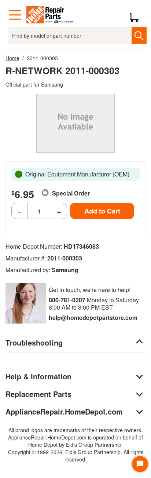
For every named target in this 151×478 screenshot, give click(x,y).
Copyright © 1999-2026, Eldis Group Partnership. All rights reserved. (75, 455)
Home (12, 58)
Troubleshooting (34, 342)
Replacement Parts (38, 393)
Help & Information (38, 376)
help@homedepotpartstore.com (93, 317)
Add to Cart (102, 211)
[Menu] (15, 15)
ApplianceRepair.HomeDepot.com (64, 411)
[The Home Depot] (50, 15)
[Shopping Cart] (137, 15)
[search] (139, 35)
